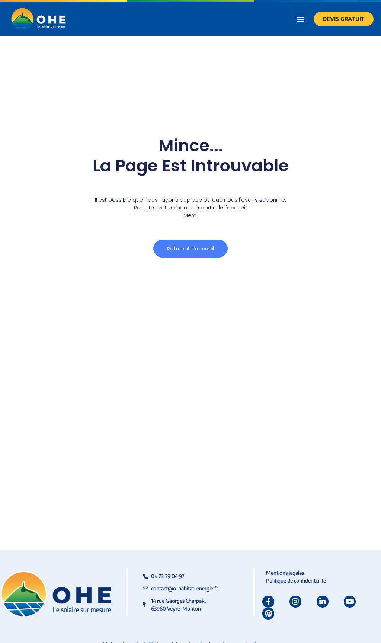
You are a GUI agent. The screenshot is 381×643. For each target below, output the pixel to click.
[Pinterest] (268, 614)
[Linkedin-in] (323, 602)
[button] (300, 19)
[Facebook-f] (268, 602)
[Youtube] (350, 602)
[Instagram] (295, 602)
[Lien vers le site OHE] (38, 19)
